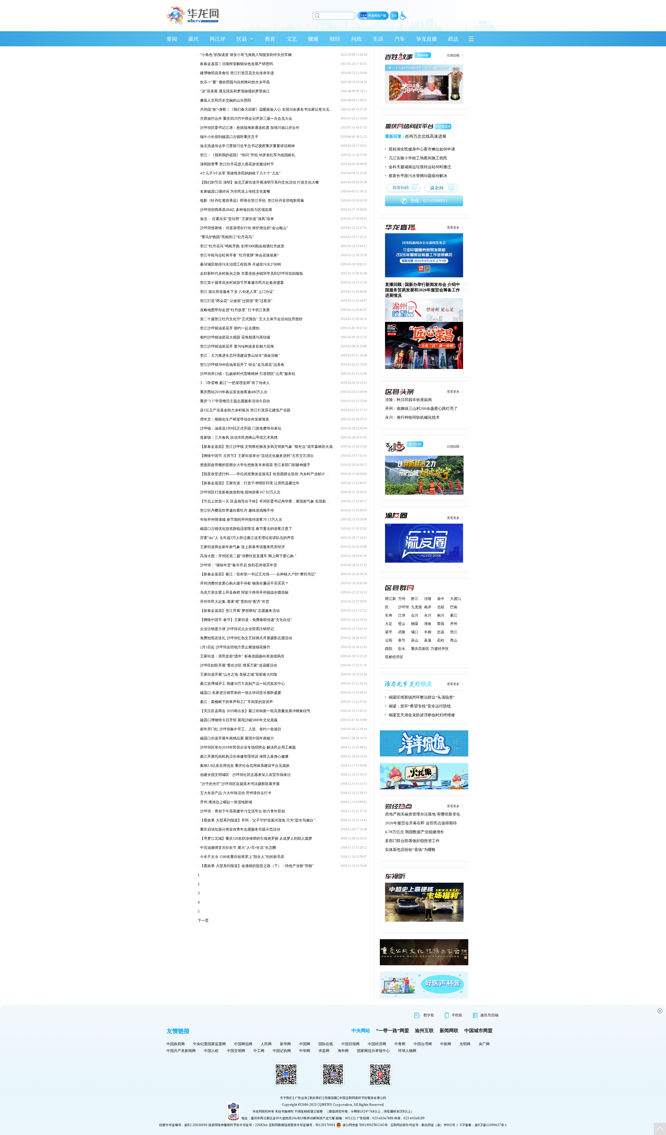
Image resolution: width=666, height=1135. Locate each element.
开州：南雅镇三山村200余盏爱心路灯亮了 (421, 408)
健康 (313, 38)
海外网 (343, 1051)
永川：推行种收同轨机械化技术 (412, 417)
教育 (270, 38)
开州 (453, 624)
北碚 (440, 607)
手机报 (456, 1015)
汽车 (399, 38)
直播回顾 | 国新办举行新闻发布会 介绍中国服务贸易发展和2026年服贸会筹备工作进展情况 (422, 290)
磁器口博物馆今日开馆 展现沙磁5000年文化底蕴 (239, 720)
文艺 (291, 38)
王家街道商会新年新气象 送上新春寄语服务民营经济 (242, 547)
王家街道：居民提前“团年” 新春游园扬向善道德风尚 (242, 656)
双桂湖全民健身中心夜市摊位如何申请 (422, 149)
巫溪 (427, 640)
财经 (335, 38)
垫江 (453, 632)
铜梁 (414, 624)
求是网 (323, 1051)
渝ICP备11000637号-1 (491, 1125)
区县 (241, 38)
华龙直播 (426, 38)
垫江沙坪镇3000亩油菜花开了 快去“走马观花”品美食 (242, 365)
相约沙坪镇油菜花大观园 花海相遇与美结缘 (235, 337)
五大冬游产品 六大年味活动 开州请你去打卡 (235, 793)
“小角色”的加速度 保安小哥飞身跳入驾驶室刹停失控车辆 (246, 55)
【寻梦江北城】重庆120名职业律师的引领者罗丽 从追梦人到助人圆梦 (256, 839)
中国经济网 (377, 1044)
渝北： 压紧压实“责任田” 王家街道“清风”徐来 (237, 219)
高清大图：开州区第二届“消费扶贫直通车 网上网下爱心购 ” (248, 556)
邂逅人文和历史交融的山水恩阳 (225, 100)
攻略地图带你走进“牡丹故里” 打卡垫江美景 (235, 310)
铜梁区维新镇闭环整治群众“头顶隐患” (422, 697)
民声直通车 (443, 126)
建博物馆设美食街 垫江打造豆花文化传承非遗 (237, 73)
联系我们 (316, 1097)
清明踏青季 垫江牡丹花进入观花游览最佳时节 (237, 164)
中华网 (304, 1051)
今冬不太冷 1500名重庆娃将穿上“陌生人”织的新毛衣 (242, 857)
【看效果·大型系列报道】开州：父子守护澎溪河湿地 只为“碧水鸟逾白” (257, 820)
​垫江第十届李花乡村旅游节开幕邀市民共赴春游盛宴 (242, 283)
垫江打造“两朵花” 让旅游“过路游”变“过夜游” (236, 301)
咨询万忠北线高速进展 (425, 136)
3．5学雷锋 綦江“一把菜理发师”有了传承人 (235, 383)
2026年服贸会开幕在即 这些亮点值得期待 (421, 823)
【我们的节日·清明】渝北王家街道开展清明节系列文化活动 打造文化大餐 (259, 182)
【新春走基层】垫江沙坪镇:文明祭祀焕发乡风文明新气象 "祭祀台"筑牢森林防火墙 (266, 447)
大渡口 (455, 599)
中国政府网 (175, 1044)
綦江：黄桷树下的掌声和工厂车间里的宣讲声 (236, 702)
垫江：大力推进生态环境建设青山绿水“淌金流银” (240, 356)
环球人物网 (407, 1051)
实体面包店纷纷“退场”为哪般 (410, 850)
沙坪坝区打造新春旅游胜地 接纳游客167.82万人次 (240, 492)
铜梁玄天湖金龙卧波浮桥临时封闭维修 (422, 715)
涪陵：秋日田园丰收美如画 (408, 400)
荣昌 (440, 624)
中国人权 (211, 1051)
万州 (401, 599)
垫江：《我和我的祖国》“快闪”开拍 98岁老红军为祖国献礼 (247, 155)
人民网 (266, 1044)
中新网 (445, 1044)
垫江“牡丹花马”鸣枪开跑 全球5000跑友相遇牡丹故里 (242, 246)
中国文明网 (236, 1051)
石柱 (440, 640)
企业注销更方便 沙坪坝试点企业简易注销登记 (237, 629)
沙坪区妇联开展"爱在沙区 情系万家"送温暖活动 (238, 665)
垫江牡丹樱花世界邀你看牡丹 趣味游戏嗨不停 (237, 510)
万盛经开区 (440, 649)
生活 (378, 38)
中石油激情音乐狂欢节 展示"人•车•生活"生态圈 (238, 848)
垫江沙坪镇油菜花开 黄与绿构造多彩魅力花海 (237, 346)
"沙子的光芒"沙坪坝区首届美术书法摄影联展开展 (240, 784)
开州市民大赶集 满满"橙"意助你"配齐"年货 (234, 602)
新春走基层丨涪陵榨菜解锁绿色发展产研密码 (236, 64)
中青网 (399, 1044)
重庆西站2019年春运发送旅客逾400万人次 (233, 392)
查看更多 (453, 227)
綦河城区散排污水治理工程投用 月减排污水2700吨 (240, 264)
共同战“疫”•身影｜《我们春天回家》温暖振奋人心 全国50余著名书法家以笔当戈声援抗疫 (272, 109)
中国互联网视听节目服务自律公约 (362, 1097)
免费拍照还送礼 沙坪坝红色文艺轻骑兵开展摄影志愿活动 (246, 638)
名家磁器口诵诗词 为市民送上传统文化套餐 (235, 191)
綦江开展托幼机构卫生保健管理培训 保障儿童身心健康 (244, 756)
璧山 (401, 624)
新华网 (285, 1044)
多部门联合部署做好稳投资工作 (412, 841)
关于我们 (286, 1097)
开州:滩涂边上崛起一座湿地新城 (226, 802)
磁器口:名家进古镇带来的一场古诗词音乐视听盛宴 (240, 693)
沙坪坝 (403, 607)
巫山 (414, 640)
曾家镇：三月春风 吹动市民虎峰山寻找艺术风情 (239, 438)
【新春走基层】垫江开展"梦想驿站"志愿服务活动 (240, 611)
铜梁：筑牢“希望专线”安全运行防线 (420, 706)
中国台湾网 (423, 1044)
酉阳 (388, 649)
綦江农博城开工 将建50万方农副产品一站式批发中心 (242, 684)
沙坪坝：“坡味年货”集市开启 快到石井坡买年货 (238, 565)
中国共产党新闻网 (181, 1051)
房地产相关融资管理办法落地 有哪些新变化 (422, 814)
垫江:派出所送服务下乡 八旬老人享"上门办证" (237, 292)
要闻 (171, 38)
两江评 (217, 38)
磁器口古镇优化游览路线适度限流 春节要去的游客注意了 (246, 529)
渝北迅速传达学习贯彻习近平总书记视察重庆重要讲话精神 (247, 146)
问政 (356, 38)
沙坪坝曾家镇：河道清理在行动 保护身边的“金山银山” (244, 228)
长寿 (388, 615)
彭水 (401, 649)
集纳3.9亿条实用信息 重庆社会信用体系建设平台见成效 (245, 766)
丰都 (427, 632)
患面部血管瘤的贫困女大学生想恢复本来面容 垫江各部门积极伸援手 (255, 465)
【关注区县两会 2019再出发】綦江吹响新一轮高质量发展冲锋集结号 (255, 711)
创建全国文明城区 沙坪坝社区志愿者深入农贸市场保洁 (245, 775)
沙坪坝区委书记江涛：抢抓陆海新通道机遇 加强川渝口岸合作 (249, 128)
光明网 (464, 1044)
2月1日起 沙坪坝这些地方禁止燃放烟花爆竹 (235, 647)
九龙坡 (416, 607)
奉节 (401, 640)
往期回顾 (453, 55)
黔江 (414, 599)
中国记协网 (282, 1051)
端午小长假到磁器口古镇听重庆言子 (229, 137)
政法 (453, 38)
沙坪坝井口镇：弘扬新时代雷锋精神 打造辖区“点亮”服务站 (247, 374)
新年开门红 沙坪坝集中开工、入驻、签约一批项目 (240, 729)
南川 (440, 615)
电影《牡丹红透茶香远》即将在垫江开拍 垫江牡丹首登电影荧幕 (252, 201)
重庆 (193, 38)
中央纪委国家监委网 (209, 1044)
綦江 (453, 615)
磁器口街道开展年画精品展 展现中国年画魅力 (237, 738)
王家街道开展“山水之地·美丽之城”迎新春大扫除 (238, 674)
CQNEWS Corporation (334, 1104)
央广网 (484, 1044)
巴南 (453, 607)
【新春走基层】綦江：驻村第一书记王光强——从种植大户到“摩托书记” (258, 574)
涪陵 (427, 599)
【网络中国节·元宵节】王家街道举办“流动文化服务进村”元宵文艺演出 (257, 456)
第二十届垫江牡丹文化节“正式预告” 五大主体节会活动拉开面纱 (251, 319)
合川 (414, 615)
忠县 (440, 632)
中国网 (304, 1044)
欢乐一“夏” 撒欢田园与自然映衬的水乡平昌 (235, 82)
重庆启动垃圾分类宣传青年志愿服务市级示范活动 (240, 829)
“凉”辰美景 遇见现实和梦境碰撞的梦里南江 (235, 91)
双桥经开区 (394, 657)
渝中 (440, 599)
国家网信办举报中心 (373, 1051)
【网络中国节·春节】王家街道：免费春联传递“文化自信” (246, 620)
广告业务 (301, 1097)
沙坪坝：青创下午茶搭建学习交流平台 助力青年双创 (242, 811)
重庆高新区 (420, 649)
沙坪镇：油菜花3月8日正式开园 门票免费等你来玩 (240, 428)
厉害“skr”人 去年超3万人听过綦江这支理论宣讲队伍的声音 (247, 538)
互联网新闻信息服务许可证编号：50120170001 (301, 1125)
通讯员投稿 (489, 1015)
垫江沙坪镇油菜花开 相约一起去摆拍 (229, 328)
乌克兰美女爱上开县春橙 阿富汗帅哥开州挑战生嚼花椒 (244, 592)
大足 (388, 624)
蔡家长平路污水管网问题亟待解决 (418, 176)
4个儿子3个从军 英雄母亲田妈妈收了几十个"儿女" (240, 173)
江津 (401, 615)
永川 (427, 615)
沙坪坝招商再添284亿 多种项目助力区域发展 (236, 210)
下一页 (203, 921)
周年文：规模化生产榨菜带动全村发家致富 (234, 419)
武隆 (401, 632)
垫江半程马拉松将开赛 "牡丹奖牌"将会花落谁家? (239, 255)
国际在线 (325, 1044)
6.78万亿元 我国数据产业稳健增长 (414, 832)
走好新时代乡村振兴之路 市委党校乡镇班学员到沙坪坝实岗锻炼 (251, 273)
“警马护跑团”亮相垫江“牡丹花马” (227, 237)
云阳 (388, 640)
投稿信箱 (330, 1097)
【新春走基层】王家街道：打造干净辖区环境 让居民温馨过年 (249, 483)
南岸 (427, 607)
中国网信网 (243, 1044)
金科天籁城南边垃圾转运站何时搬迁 (420, 167)
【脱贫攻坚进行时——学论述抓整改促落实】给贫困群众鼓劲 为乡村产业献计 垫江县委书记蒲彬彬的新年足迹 (288, 474)
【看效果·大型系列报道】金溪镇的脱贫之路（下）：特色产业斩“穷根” (257, 866)
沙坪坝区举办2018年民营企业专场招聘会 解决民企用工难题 (248, 747)
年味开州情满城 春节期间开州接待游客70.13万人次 (241, 520)
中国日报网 (350, 1044)
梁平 (388, 632)
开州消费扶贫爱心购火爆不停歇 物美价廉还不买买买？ (244, 583)
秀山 (453, 640)
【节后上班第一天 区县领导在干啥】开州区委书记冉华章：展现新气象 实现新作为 (266, 501)
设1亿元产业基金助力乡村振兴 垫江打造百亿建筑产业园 (245, 410)
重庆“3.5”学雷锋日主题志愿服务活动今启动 (235, 401)
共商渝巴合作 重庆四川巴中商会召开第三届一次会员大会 (246, 119)
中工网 (258, 1051)
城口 (414, 632)
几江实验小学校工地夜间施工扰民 (418, 158)
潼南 (427, 624)
